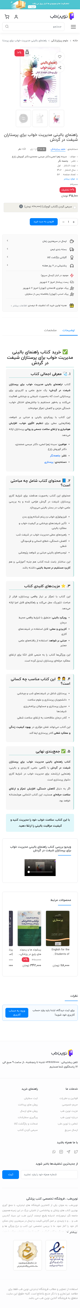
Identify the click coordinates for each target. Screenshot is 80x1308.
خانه (75, 40)
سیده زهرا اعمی (59, 156)
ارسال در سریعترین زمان (54, 241)
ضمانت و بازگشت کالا (26, 1124)
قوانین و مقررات (69, 1098)
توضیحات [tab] (69, 330)
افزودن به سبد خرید (44, 221)
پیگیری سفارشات (28, 1117)
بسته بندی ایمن (58, 249)
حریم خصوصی (70, 1104)
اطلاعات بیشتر (20, 305)
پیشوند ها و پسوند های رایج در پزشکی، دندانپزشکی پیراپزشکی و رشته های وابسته (30, 952)
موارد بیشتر (69, 178)
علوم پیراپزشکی (59, 40)
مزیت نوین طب (69, 1111)
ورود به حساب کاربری (17, 1012)
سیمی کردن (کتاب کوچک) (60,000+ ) (46, 206)
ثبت (10, 1174)
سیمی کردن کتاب (27, 1130)
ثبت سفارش (31, 1098)
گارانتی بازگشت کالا (57, 257)
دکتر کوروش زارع (20, 156)
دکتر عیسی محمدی (40, 156)
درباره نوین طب (69, 1117)
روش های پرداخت (28, 1104)
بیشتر (73, 1232)
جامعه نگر (63, 161)
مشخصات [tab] (50, 330)
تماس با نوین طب (68, 1124)
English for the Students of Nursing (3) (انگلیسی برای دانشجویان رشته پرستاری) (59, 952)
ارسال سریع (71, 1130)
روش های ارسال (29, 1111)
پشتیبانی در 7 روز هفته (54, 265)
